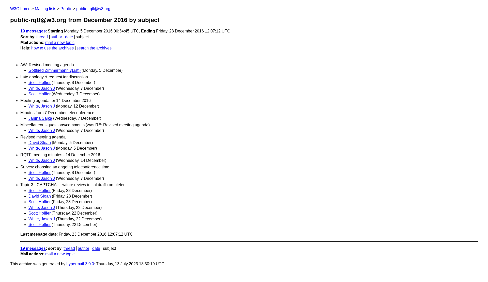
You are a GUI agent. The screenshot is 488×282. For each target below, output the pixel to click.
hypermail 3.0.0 (80, 264)
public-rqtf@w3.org (93, 9)
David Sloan (39, 142)
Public (66, 9)
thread (42, 37)
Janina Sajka (40, 118)
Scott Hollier (39, 82)
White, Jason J (41, 88)
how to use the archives (52, 48)
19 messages (33, 31)
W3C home (20, 9)
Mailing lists (45, 9)
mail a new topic (59, 42)
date (69, 37)
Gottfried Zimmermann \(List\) (54, 70)
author (56, 37)
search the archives (94, 48)
